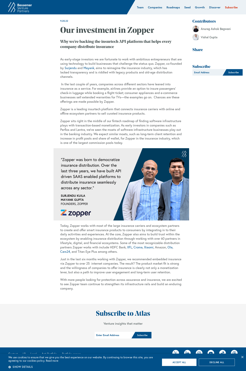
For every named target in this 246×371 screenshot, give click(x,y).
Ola (170, 247)
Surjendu (71, 68)
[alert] (123, 362)
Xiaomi (148, 247)
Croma (138, 247)
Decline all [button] (217, 362)
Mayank (89, 68)
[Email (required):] (207, 72)
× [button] (242, 357)
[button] (82, 366)
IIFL (129, 247)
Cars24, (65, 252)
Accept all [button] (179, 362)
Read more (52, 360)
